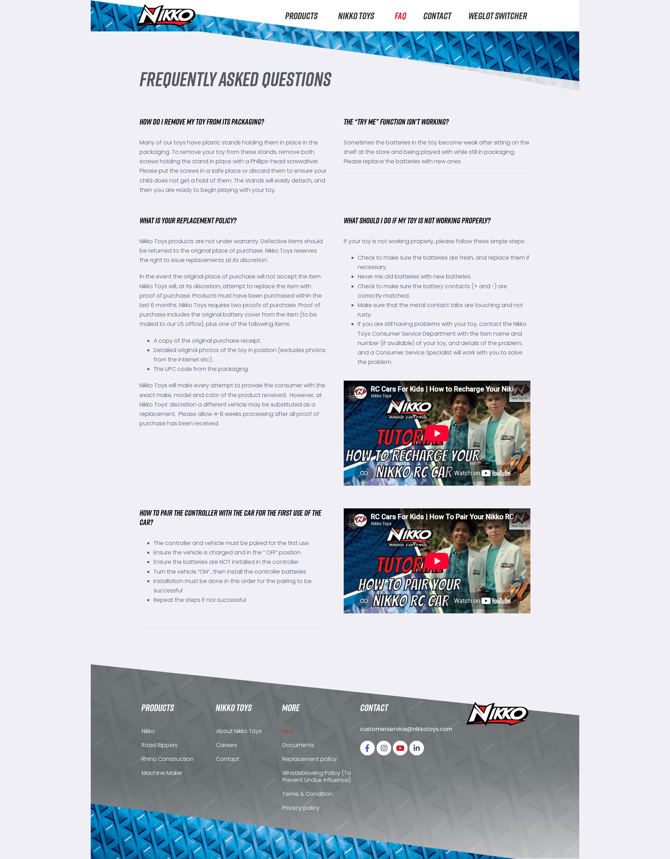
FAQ (400, 15)
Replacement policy (309, 759)
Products (301, 15)
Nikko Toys (356, 15)
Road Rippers (160, 745)
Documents (298, 745)
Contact (437, 15)
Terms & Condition (307, 794)
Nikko (148, 731)
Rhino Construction (168, 759)
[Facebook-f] (367, 748)
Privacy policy (301, 808)
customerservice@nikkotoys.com (406, 729)
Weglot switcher (497, 15)
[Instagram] (384, 748)
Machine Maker (162, 773)
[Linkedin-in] (416, 748)
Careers (226, 745)
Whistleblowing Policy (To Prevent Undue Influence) (316, 776)
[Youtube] (400, 748)
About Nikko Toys (239, 731)
